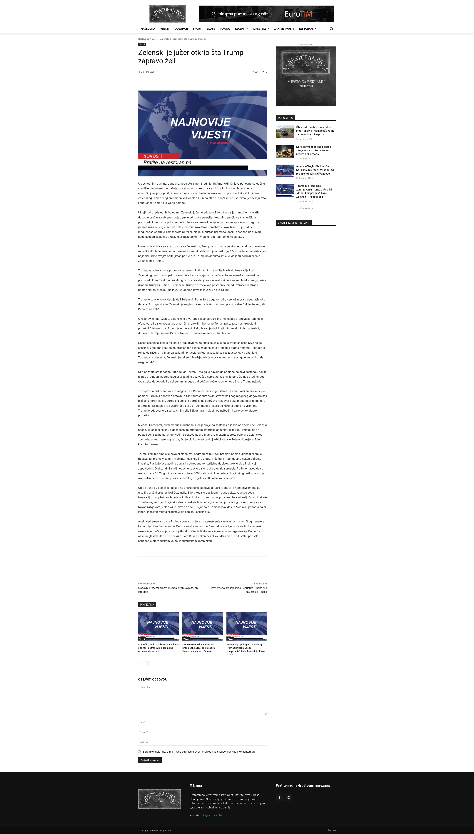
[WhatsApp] (181, 81)
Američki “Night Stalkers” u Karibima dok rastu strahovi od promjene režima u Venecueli (158, 648)
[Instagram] (288, 797)
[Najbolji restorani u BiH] (167, 14)
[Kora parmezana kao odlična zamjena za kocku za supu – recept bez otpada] (285, 151)
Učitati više (304, 208)
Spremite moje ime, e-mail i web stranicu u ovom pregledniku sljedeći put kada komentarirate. (199, 751)
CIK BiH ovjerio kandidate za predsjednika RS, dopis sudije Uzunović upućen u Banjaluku (198, 648)
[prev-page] (140, 663)
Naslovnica (143, 38)
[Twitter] (172, 81)
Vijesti (155, 38)
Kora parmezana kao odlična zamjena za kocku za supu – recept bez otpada (313, 150)
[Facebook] (164, 81)
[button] (331, 28)
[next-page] (146, 663)
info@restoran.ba (211, 815)
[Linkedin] (189, 81)
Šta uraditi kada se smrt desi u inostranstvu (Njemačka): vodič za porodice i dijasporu (315, 131)
